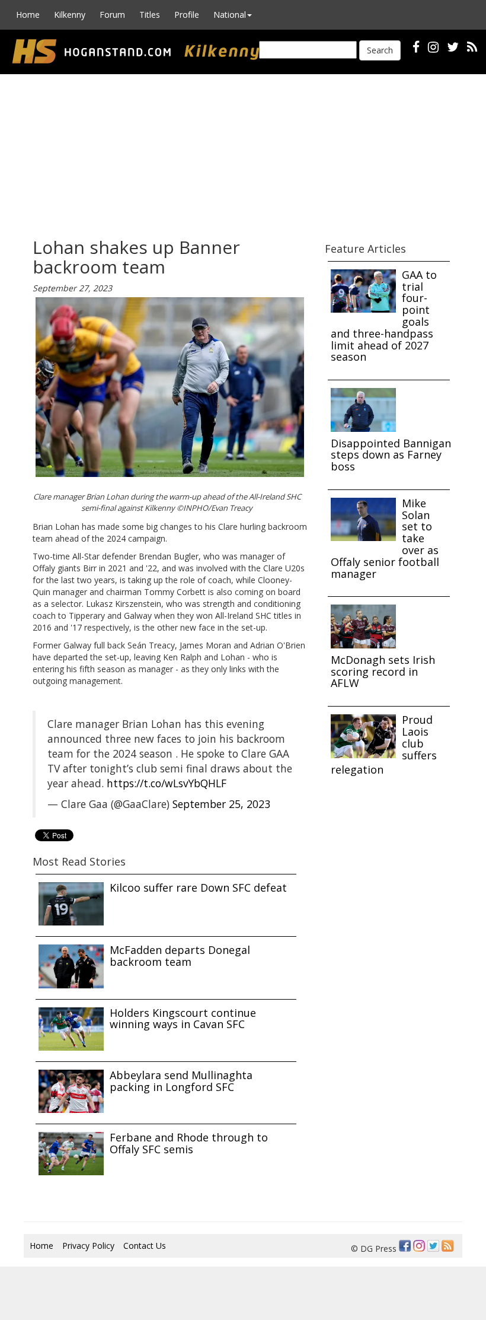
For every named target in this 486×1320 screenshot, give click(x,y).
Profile (186, 14)
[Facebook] (405, 1246)
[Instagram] (419, 1246)
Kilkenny (69, 14)
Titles (149, 14)
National (229, 14)
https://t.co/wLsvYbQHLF (166, 783)
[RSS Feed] (447, 1246)
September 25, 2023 (221, 804)
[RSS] (472, 46)
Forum (112, 14)
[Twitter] (433, 1246)
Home (28, 14)
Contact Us (144, 1245)
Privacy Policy (88, 1245)
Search (380, 50)
